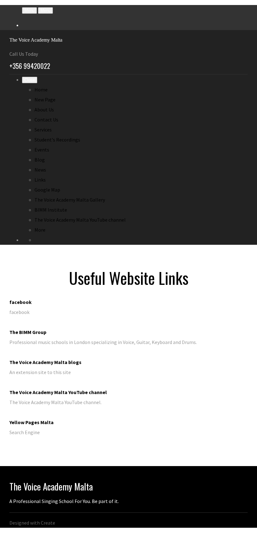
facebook (20, 302)
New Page (44, 99)
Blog (39, 160)
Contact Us (46, 119)
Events (41, 149)
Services (43, 129)
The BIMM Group (27, 332)
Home (41, 89)
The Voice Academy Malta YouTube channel (80, 220)
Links (40, 180)
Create (48, 523)
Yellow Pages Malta (31, 422)
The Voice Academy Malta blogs (45, 362)
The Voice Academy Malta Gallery (69, 200)
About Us (44, 109)
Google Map (47, 190)
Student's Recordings (57, 139)
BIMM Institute (50, 210)
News (40, 170)
